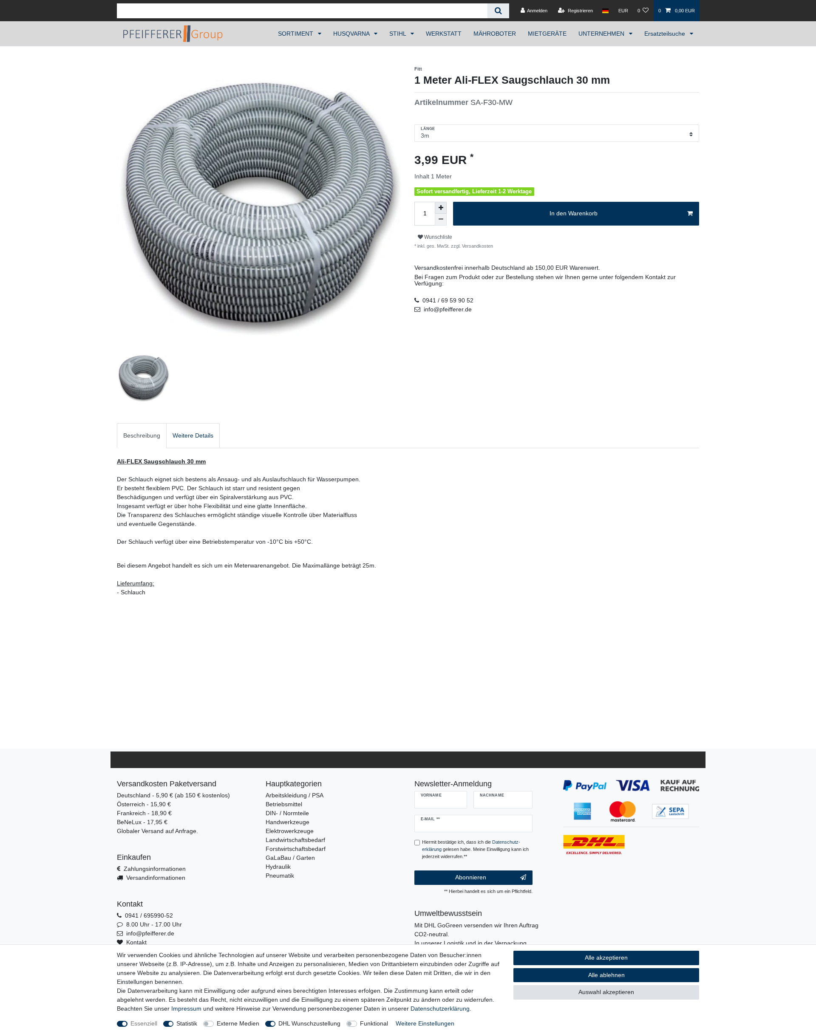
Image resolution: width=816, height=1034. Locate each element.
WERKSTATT (444, 33)
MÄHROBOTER (494, 33)
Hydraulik (278, 866)
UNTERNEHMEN (602, 33)
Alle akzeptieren (606, 957)
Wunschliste (437, 237)
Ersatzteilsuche (665, 33)
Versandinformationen (155, 877)
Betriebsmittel (284, 804)
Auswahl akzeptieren (606, 992)
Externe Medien (238, 1023)
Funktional (374, 1023)
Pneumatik (280, 875)
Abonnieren (470, 877)
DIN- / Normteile (287, 813)
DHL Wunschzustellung (309, 1023)
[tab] (142, 435)
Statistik (186, 1023)
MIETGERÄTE (547, 33)
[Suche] (498, 10)
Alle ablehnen (606, 975)
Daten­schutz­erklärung (440, 1008)
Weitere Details (193, 435)
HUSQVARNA (352, 33)
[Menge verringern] (441, 220)
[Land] (605, 10)
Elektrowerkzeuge (290, 831)
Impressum (186, 1008)
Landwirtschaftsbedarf (295, 839)
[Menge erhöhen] (441, 208)
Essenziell (143, 1023)
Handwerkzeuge (287, 822)
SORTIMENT (296, 33)
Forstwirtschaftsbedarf (296, 848)
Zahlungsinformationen (155, 868)
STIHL (398, 33)
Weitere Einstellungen (425, 1023)
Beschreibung (141, 435)
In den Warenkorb (574, 213)
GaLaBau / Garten (290, 857)
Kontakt (136, 942)
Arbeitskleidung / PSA (294, 795)
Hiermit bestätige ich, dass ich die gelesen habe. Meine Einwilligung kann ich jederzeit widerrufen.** (475, 849)
